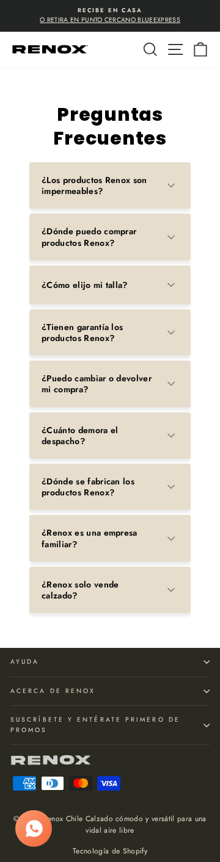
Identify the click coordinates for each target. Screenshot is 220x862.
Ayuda (24, 661)
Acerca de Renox (52, 690)
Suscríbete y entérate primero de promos (95, 724)
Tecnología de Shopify (110, 851)
